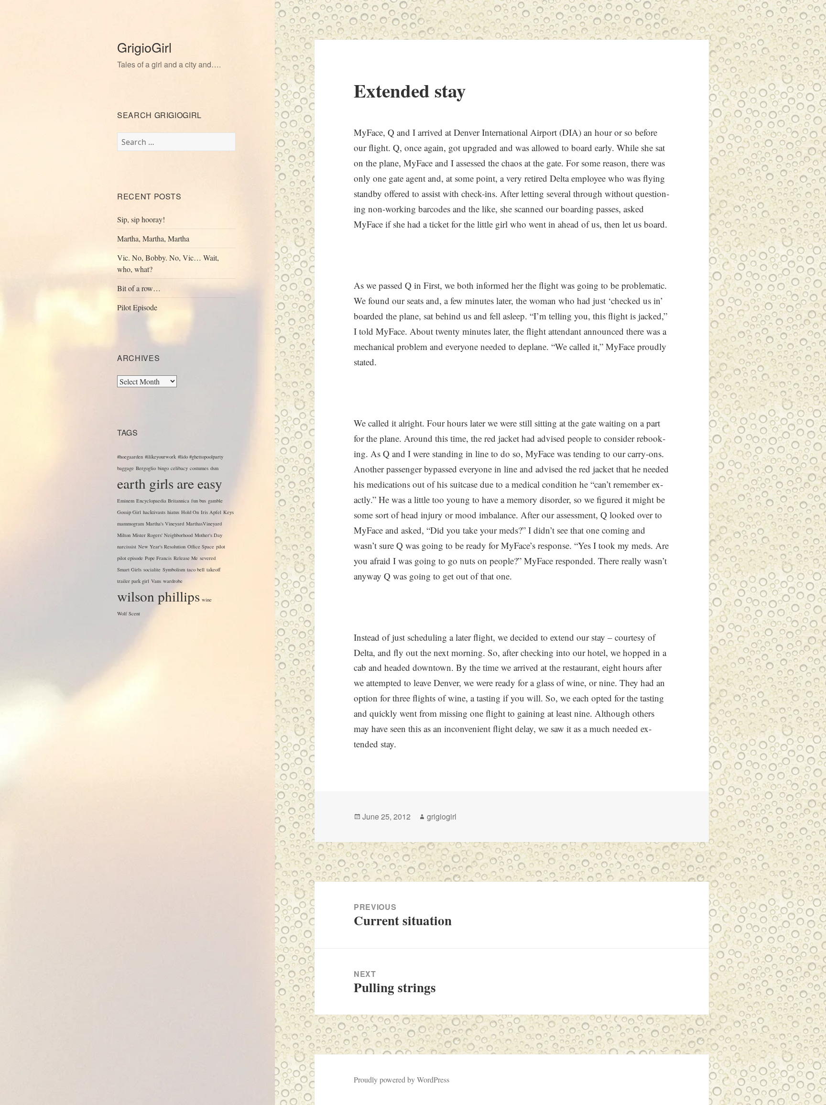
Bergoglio (146, 468)
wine (207, 599)
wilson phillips (158, 596)
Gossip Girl (129, 512)
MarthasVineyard (204, 523)
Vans (156, 581)
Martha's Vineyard (165, 523)
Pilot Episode (137, 307)
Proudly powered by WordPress (401, 1079)
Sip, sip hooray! (141, 219)
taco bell (196, 569)
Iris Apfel (211, 512)
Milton (123, 535)
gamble (215, 500)
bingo (163, 468)
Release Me (186, 558)
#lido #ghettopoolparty (200, 456)
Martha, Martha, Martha (153, 238)
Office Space (200, 546)
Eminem (125, 500)
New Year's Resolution (161, 546)
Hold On (190, 512)
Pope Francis (158, 558)
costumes (199, 468)
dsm (214, 468)
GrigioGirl (144, 47)
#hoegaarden (130, 456)
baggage (125, 468)
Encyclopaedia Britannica (162, 500)
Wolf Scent (128, 613)
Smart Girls (129, 569)
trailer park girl (133, 581)
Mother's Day (208, 535)
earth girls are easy (169, 483)
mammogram (130, 523)
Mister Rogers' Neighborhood (162, 535)
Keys (228, 512)
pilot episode (130, 558)
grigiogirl (441, 816)
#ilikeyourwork (160, 456)
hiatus (173, 512)
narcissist (126, 546)
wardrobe (173, 581)
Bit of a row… (139, 288)
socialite (152, 569)
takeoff (213, 569)
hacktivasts (154, 512)
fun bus (198, 500)
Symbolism (174, 569)
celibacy (179, 468)
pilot (220, 546)
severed (208, 558)
